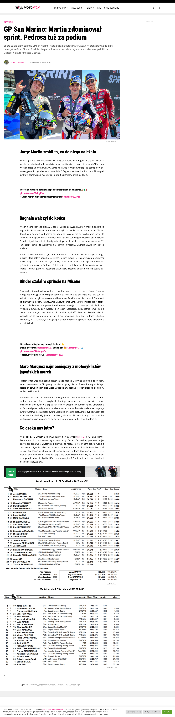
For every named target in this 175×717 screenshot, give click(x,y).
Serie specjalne (111, 7)
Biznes (90, 7)
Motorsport (76, 7)
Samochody (60, 7)
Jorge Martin (43, 685)
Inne (99, 7)
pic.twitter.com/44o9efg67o (33, 351)
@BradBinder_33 (44, 347)
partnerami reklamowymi (52, 709)
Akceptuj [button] (167, 711)
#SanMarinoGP (73, 347)
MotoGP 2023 (64, 685)
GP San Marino (30, 685)
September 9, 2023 (71, 196)
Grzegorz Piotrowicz (18, 62)
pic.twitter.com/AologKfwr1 (33, 193)
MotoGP (81, 436)
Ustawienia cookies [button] (134, 711)
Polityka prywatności (152, 711)
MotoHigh (75, 685)
